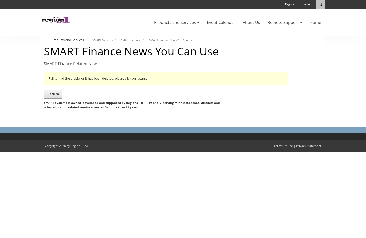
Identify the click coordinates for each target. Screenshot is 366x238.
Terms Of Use (283, 146)
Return (53, 94)
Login (306, 4)
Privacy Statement (308, 146)
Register (290, 4)
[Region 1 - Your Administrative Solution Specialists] (56, 19)
